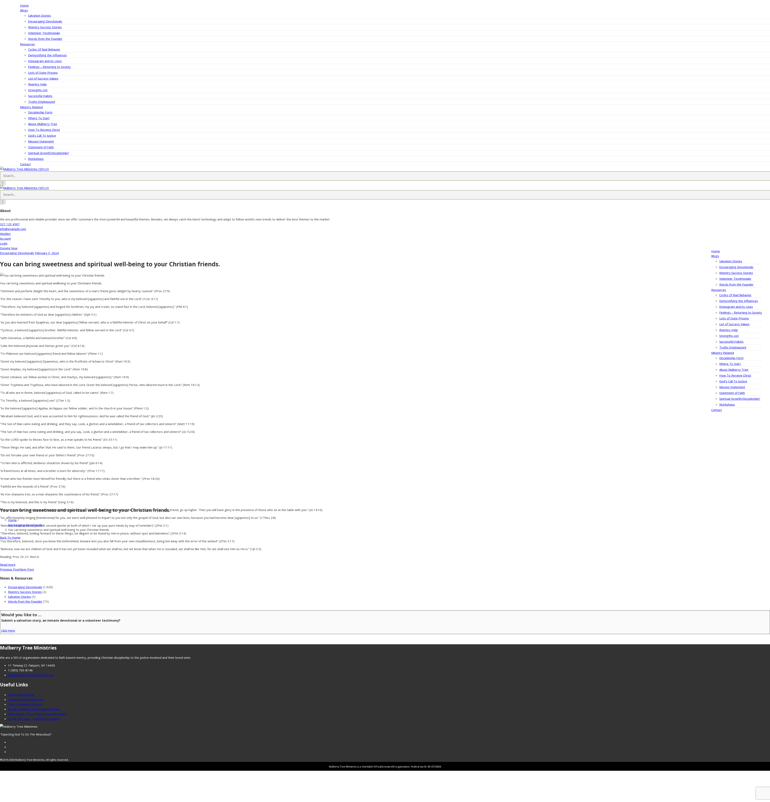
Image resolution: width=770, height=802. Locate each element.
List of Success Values (43, 78)
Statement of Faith (41, 147)
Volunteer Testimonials (44, 33)
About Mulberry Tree (42, 124)
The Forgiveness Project (25, 704)
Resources (27, 44)
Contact (25, 164)
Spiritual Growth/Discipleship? (48, 153)
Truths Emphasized (41, 102)
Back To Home (10, 537)
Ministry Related (31, 107)
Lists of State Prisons (43, 73)
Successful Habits (40, 96)
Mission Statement (41, 141)
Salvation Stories (39, 15)
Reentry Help (37, 84)
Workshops (36, 159)
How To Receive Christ (44, 130)
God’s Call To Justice (42, 135)
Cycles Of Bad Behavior (44, 49)
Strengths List (38, 90)
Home (24, 5)
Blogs (24, 10)
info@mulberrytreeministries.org (30, 675)
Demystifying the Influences (47, 55)
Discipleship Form (40, 112)
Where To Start (39, 118)
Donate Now (8, 248)
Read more (7, 565)
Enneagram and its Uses (45, 61)
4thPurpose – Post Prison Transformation (37, 714)
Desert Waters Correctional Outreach (34, 709)
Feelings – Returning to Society (49, 67)
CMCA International (21, 695)
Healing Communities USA (26, 699)
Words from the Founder (45, 39)
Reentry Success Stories (45, 27)
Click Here (8, 630)
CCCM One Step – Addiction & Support (34, 719)
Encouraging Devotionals (45, 21)
